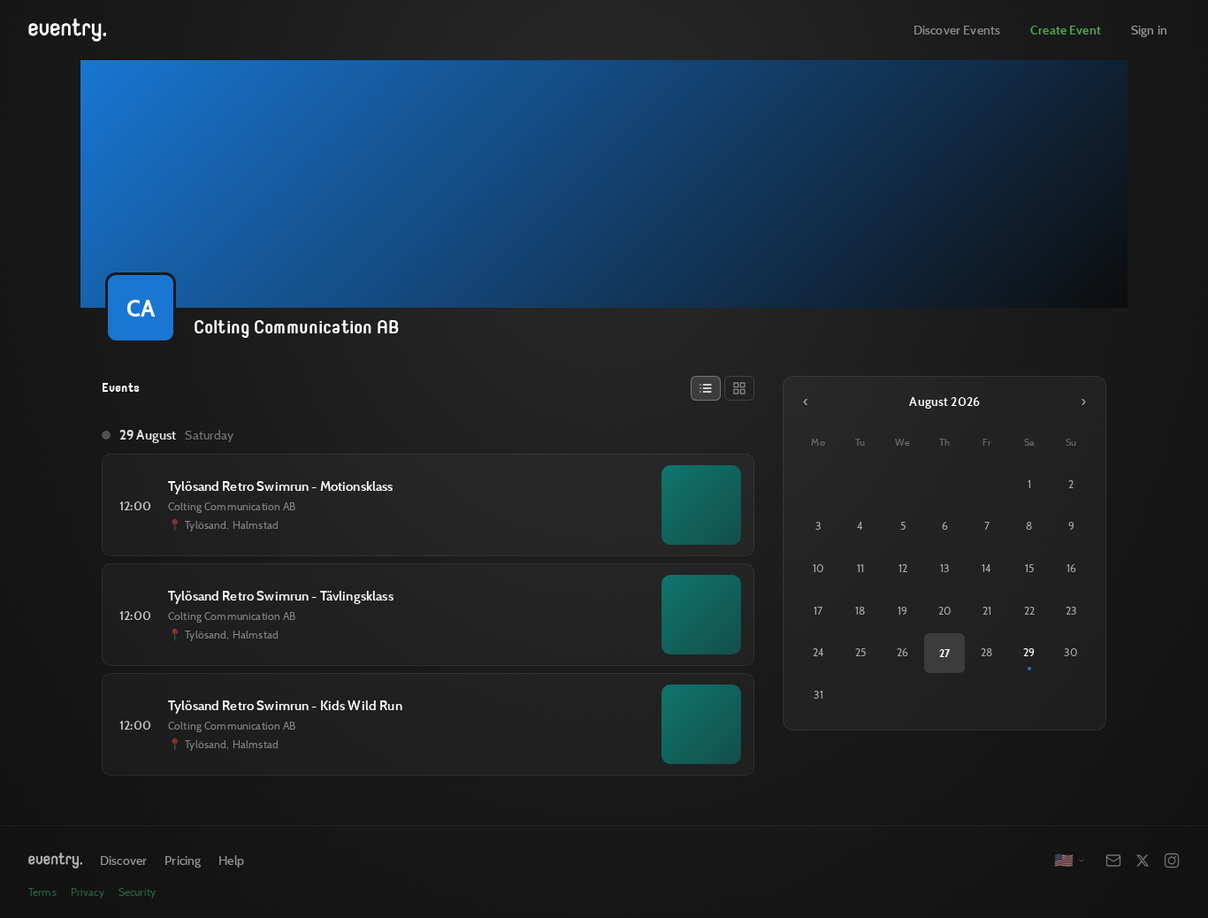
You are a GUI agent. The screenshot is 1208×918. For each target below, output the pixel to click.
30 (1071, 652)
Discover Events (957, 29)
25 (860, 652)
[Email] (1113, 860)
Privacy (87, 892)
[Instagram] (1172, 860)
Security (137, 892)
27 (944, 653)
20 (945, 610)
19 (902, 610)
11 (860, 568)
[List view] (706, 388)
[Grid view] (739, 388)
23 (1071, 610)
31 (818, 694)
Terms (42, 892)
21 (986, 610)
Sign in (1149, 29)
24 (818, 652)
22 (1029, 610)
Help (231, 860)
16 (1071, 568)
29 (1029, 652)
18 (860, 610)
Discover (123, 860)
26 (902, 652)
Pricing (182, 860)
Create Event (1065, 29)
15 (1029, 568)
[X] (1142, 860)
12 (902, 568)
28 (986, 652)
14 (986, 568)
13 (945, 568)
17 (818, 610)
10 (818, 568)
